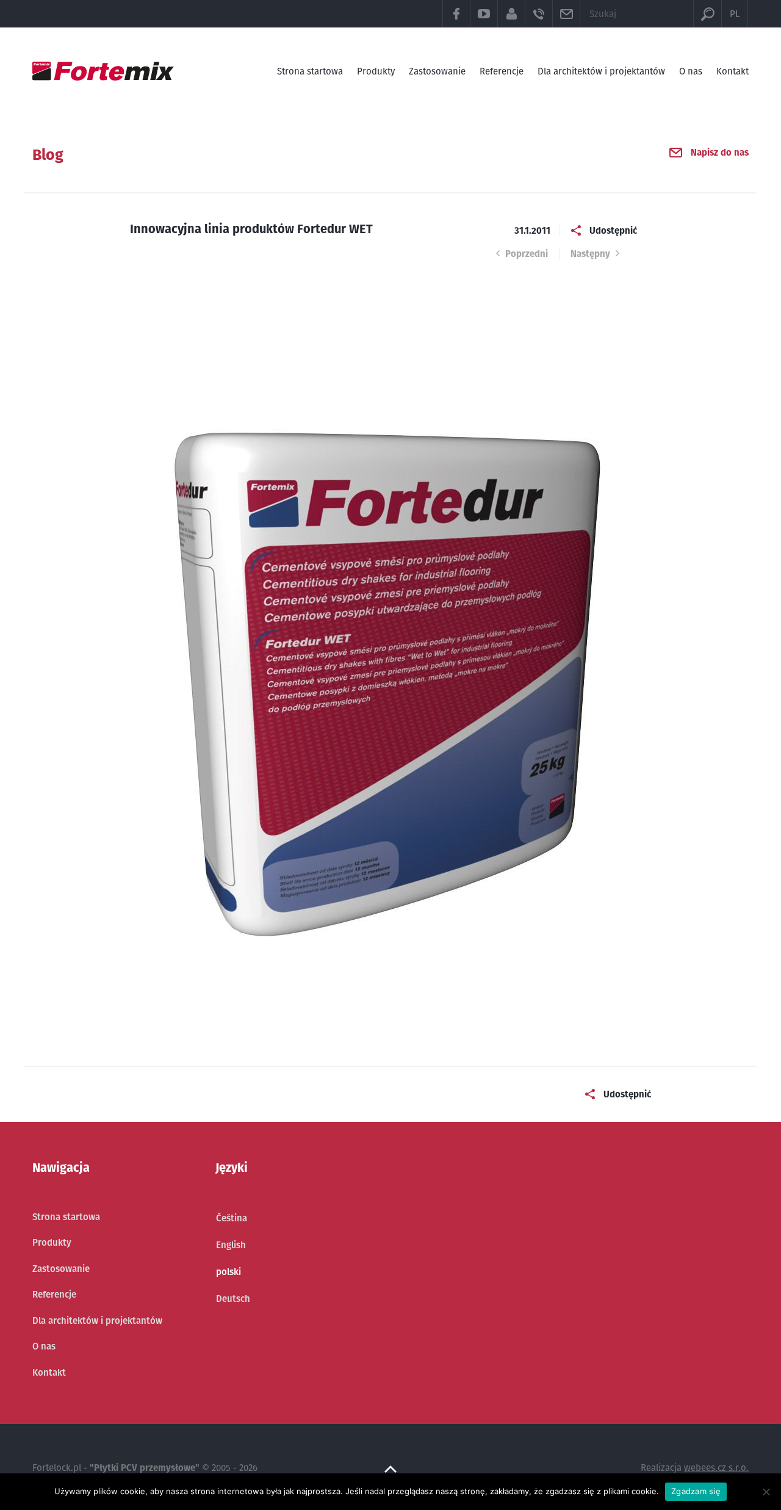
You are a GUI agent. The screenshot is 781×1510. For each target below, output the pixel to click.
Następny (590, 253)
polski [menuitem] (228, 1271)
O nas (690, 71)
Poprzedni (526, 253)
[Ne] (766, 1492)
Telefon (538, 13)
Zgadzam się (696, 1491)
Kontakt (732, 71)
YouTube (483, 13)
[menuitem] (233, 1218)
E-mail (566, 13)
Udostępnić (613, 230)
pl (735, 13)
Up (390, 1469)
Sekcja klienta (511, 13)
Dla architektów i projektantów (601, 71)
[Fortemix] (103, 71)
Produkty (376, 71)
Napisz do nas (720, 152)
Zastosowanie (437, 71)
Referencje (502, 71)
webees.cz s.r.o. (716, 1467)
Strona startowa (310, 71)
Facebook (456, 13)
